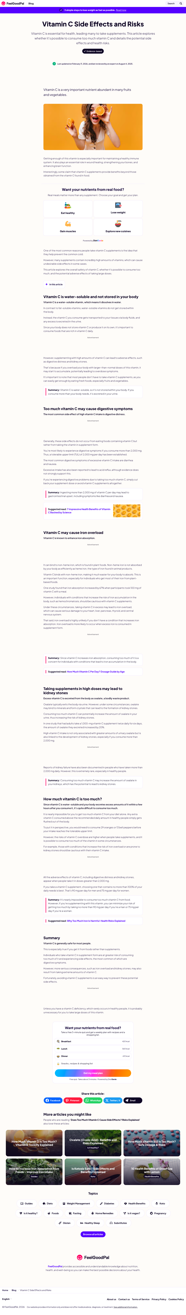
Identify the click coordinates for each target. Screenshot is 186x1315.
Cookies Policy (176, 1299)
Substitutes (120, 1222)
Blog (31, 3)
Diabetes (109, 1203)
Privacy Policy (159, 1299)
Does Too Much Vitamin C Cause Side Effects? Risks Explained (71, 3)
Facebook (55, 1100)
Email (132, 1100)
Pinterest (74, 1100)
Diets (50, 1203)
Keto (162, 1203)
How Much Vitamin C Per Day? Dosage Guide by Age (96, 671)
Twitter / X (115, 1100)
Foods (55, 1213)
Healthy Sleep (92, 1222)
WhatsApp (95, 1100)
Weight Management (78, 1203)
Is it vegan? (134, 1213)
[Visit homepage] (93, 1257)
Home (5, 1290)
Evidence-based (94, 51)
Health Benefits (136, 1203)
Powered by (93, 240)
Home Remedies (104, 1213)
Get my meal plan (93, 1073)
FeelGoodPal (55, 1266)
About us (111, 1299)
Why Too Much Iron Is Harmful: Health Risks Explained (96, 920)
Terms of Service (141, 1299)
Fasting (77, 1213)
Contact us (124, 1299)
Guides (29, 1203)
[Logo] (12, 3)
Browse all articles (93, 1234)
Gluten (66, 1222)
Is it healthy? (31, 1213)
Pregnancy (160, 1213)
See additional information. (126, 1307)
